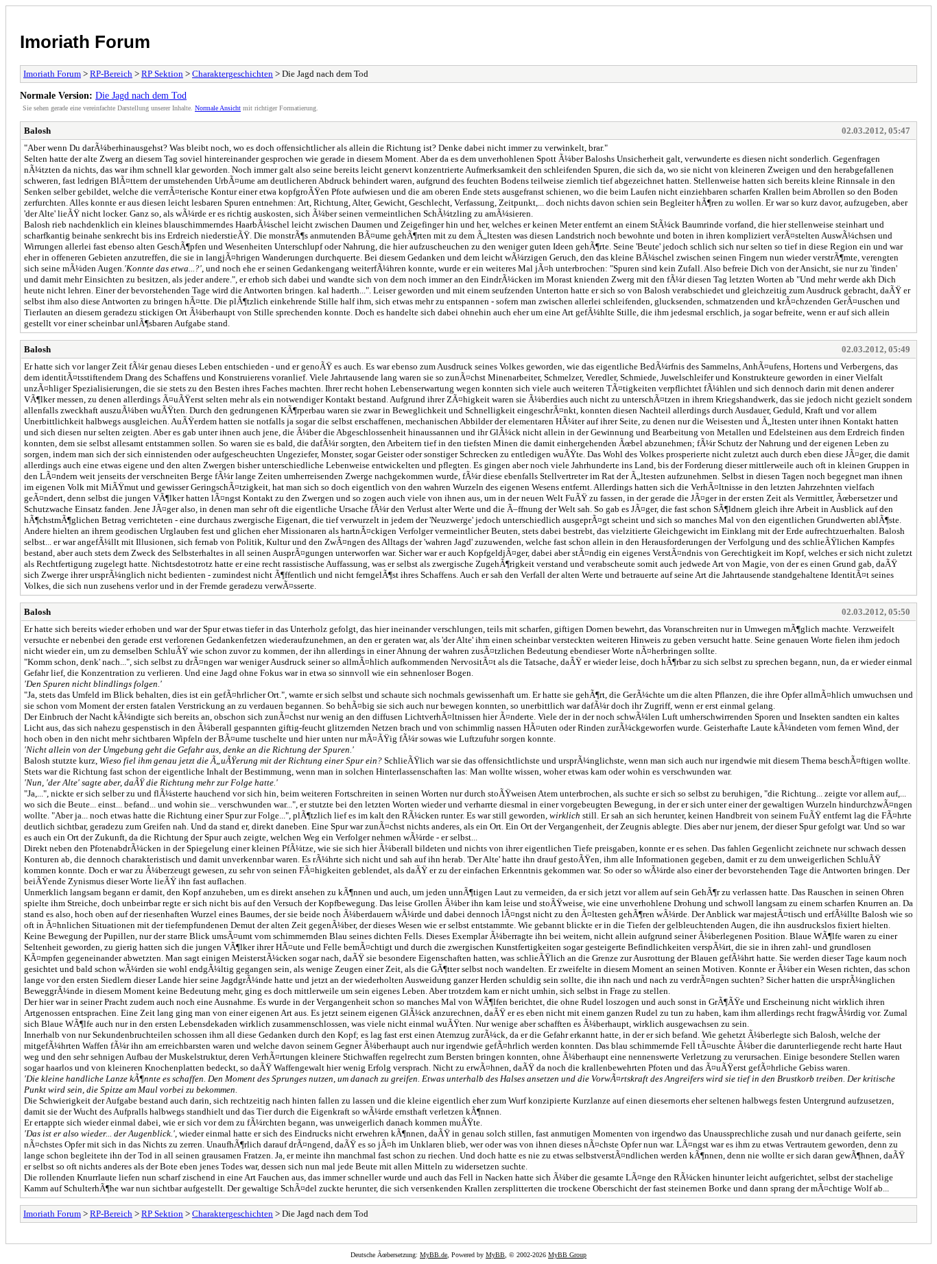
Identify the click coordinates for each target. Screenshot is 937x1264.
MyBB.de (433, 1255)
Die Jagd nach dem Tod (141, 95)
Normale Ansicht (218, 108)
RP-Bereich (111, 74)
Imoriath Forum (85, 42)
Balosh (37, 130)
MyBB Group (567, 1255)
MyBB (495, 1255)
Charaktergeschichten (232, 74)
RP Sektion (162, 74)
